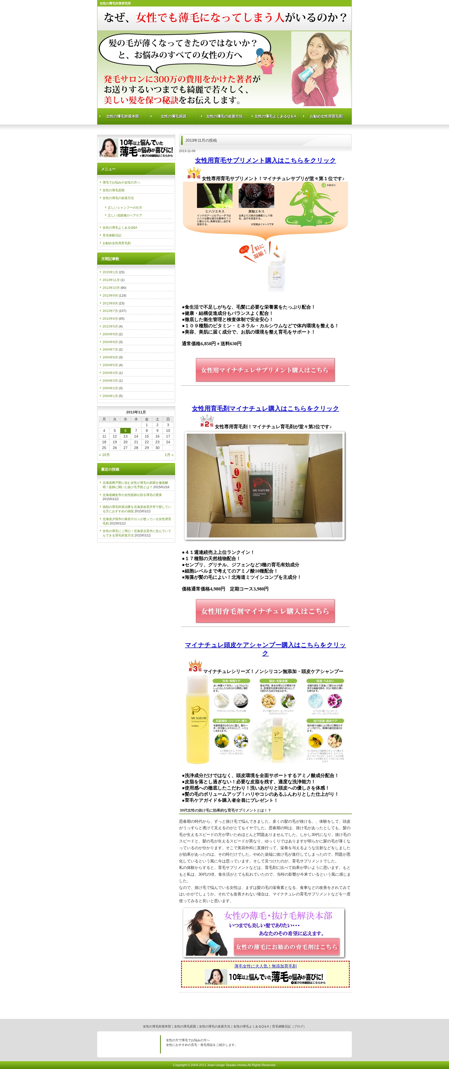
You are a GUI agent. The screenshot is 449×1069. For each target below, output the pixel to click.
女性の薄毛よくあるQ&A (120, 227)
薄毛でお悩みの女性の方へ (121, 182)
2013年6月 (110, 319)
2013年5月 (110, 326)
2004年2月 (110, 388)
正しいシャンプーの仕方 (125, 207)
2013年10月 (111, 288)
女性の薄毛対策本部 (122, 116)
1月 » (169, 455)
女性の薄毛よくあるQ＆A (275, 116)
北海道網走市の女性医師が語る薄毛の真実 (132, 495)
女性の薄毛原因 (173, 116)
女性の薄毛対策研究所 (115, 3)
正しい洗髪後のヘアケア (125, 215)
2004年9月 (110, 334)
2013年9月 (110, 295)
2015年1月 (110, 272)
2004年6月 (110, 357)
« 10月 (104, 455)
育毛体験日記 (112, 235)
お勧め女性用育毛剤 (326, 116)
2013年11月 (111, 280)
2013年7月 (110, 311)
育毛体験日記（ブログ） (289, 1026)
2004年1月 (110, 396)
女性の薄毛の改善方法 (224, 116)
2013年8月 (110, 303)
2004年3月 (110, 381)
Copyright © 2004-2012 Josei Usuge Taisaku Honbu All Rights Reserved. (224, 1065)
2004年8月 (110, 342)
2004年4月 (110, 373)
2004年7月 (110, 349)
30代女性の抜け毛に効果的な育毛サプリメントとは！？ (225, 810)
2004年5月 (110, 365)
